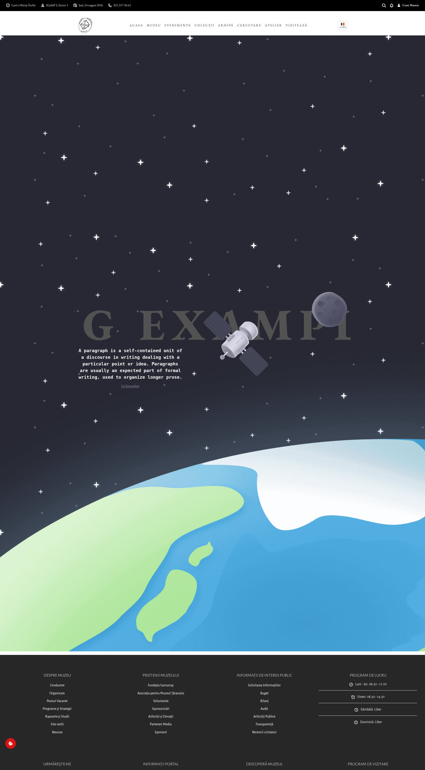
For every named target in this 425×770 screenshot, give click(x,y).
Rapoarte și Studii (57, 716)
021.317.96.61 (122, 5)
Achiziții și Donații (160, 716)
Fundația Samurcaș (161, 685)
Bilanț (264, 701)
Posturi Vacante (57, 701)
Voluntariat (160, 701)
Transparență (264, 724)
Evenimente (177, 25)
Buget (264, 693)
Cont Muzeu (410, 5)
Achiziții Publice (264, 716)
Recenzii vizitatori (264, 732)
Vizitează (297, 25)
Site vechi (57, 724)
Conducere (57, 685)
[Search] (386, 5)
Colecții (204, 25)
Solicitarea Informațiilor (264, 685)
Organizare (57, 693)
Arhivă (226, 25)
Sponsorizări (160, 708)
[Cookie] (10, 743)
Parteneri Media (161, 724)
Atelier (273, 25)
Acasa (136, 25)
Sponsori (161, 732)
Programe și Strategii (57, 708)
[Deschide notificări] (393, 5)
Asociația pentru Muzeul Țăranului (160, 693)
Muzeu (154, 25)
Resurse (57, 732)
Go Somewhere (130, 386)
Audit (264, 708)
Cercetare (249, 25)
